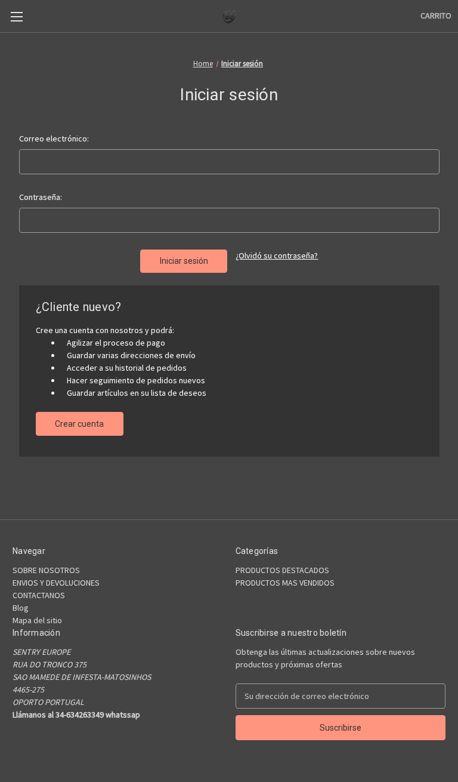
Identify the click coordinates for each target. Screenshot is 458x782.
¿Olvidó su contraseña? (277, 255)
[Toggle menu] (16, 16)
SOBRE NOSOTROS (46, 570)
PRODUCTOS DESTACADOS (282, 570)
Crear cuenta (79, 424)
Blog (21, 607)
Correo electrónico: (54, 138)
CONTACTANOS (39, 595)
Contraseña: (40, 197)
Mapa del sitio (37, 620)
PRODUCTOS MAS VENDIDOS (285, 582)
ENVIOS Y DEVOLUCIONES (56, 582)
